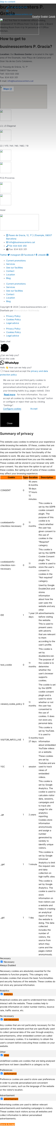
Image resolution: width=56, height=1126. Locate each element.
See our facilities (14, 267)
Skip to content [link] (7, 1)
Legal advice (12, 323)
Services (10, 264)
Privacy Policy (13, 316)
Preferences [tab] (6, 1070)
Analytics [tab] (4, 990)
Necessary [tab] (5, 958)
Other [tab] (3, 1052)
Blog (8, 278)
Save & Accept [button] (7, 1124)
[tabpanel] (28, 978)
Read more (9, 394)
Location (10, 274)
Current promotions (16, 260)
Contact (10, 271)
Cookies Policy (13, 319)
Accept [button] (33, 408)
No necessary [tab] (7, 1016)
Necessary (9, 962)
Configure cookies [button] (12, 408)
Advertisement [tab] (7, 1095)
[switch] (2, 994)
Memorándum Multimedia (26, 310)
